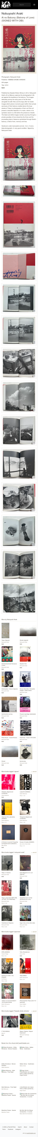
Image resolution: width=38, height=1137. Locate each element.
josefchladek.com (31, 1133)
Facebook (10, 1129)
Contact (31, 1127)
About (25, 1127)
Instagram (18, 1129)
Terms (4, 1129)
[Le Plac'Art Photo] (6, 5)
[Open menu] (34, 5)
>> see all (33, 771)
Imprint (20, 1127)
